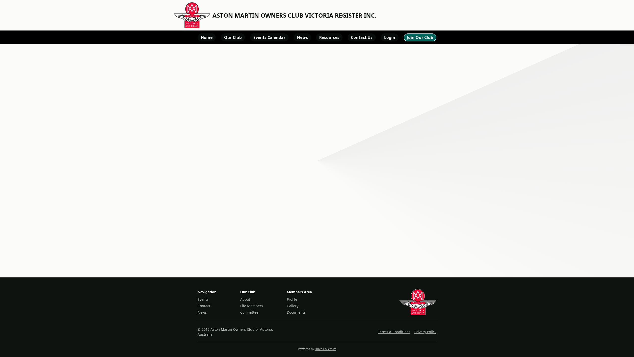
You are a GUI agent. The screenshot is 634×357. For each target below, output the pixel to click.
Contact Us (361, 37)
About (245, 299)
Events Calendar (269, 37)
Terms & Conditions (394, 331)
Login (389, 37)
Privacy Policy (425, 331)
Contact (204, 305)
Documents (296, 312)
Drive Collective (325, 349)
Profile (292, 299)
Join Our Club (420, 37)
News (302, 37)
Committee (249, 312)
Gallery (292, 305)
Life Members (251, 305)
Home (206, 37)
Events (203, 299)
